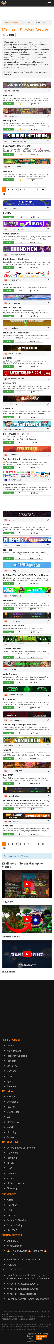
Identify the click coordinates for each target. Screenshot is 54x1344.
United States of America (21, 1147)
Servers (8, 35)
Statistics (12, 1205)
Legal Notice (31, 1341)
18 (21, 583)
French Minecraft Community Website (28, 1299)
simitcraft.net (12, 821)
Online (9, 104)
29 (21, 834)
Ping (9, 1076)
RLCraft (11, 1106)
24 (21, 708)
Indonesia (12, 1152)
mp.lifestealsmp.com (15, 378)
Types (23, 22)
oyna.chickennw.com (15, 280)
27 (21, 783)
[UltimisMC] (27, 85)
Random (11, 1060)
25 (21, 733)
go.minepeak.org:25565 (16, 545)
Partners (11, 1215)
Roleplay (11, 1132)
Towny (10, 1137)
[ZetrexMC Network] (27, 639)
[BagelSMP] (27, 765)
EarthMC (7, 212)
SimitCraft (8, 825)
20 (21, 632)
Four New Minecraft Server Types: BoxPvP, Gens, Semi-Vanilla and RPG (28, 1276)
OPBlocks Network (12, 307)
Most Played (14, 1050)
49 (38, 189)
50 (43, 189)
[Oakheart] (27, 161)
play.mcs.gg (12, 116)
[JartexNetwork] (27, 664)
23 (21, 682)
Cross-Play (13, 1122)
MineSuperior (9, 120)
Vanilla (10, 1127)
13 (21, 442)
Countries (12, 1066)
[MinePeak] (27, 540)
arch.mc (10, 520)
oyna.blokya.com (14, 570)
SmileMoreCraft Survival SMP (17, 145)
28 (21, 809)
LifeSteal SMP (9, 383)
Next (5, 194)
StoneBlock (13, 1112)
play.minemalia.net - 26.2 (14, 484)
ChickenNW (8, 284)
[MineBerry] (27, 590)
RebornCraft (9, 699)
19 (21, 609)
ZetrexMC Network (12, 648)
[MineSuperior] (27, 111)
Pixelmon (12, 1096)
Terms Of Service (16, 1220)
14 (21, 467)
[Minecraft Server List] (3, 3)
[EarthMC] (27, 203)
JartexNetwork (10, 673)
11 (21, 417)
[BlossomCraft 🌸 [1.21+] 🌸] (27, 424)
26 (21, 758)
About (10, 1199)
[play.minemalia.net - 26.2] (27, 474)
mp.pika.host (12, 328)
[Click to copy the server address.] (48, 90)
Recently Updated (17, 1055)
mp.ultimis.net (13, 90)
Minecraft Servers (11, 22)
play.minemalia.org (14, 479)
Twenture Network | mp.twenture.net (20, 459)
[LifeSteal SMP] (27, 373)
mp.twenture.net (13, 454)
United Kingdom (16, 1183)
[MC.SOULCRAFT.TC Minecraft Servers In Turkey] (27, 790)
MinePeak (7, 549)
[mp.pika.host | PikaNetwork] (27, 323)
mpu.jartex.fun (13, 669)
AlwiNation (8, 408)
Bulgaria (11, 1173)
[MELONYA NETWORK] (27, 616)
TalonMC (7, 749)
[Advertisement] (27, 14)
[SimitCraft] (27, 816)
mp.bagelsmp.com (14, 770)
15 (21, 493)
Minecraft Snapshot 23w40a (22, 1288)
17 (21, 558)
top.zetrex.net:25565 (15, 644)
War (9, 1117)
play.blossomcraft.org (15, 429)
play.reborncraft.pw (15, 694)
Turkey (10, 1162)
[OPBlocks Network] (27, 297)
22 (21, 657)
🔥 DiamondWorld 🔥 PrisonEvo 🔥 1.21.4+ (27, 1252)
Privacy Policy (14, 1225)
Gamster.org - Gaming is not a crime (20, 724)
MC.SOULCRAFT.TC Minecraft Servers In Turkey (26, 800)
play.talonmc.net (13, 745)
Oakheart (7, 171)
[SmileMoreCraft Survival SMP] (27, 136)
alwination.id (12, 404)
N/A (35, 442)
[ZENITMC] (27, 348)
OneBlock (12, 1101)
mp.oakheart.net (14, 166)
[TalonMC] (27, 740)
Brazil (10, 1168)
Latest (10, 1045)
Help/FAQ (12, 1230)
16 (21, 533)
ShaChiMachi (8, 971)
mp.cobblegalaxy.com (16, 254)
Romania (12, 1157)
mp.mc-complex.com (15, 229)
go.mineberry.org (14, 595)
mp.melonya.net (13, 621)
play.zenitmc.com (14, 353)
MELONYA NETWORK (13, 625)
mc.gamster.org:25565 (16, 720)
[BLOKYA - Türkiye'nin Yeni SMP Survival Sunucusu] (27, 565)
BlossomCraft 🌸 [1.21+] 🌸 (16, 433)
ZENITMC (7, 357)
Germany (12, 1188)
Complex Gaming (11, 233)
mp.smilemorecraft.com (16, 141)
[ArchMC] (27, 514)
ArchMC (7, 524)
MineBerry (8, 600)
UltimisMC (8, 95)
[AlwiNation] (27, 399)
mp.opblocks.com (14, 303)
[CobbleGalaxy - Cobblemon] (27, 249)
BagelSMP (8, 775)
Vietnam (11, 1178)
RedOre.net (7, 901)
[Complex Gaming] (27, 224)
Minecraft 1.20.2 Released (21, 1293)
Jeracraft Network (11, 936)
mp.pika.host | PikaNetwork (16, 332)
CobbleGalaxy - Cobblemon (16, 259)
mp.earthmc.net (13, 208)
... (33, 189)
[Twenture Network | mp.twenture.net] (27, 449)
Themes (11, 1086)
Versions (11, 1071)
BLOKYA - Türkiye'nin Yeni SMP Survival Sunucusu (27, 575)
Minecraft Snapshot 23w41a (22, 1283)
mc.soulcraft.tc (13, 796)
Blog (9, 1210)
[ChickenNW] (27, 274)
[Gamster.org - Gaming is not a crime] (27, 714)
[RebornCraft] (27, 689)
